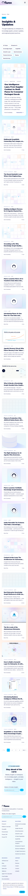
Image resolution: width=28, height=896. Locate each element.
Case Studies (5, 876)
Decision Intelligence (20, 848)
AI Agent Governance (20, 851)
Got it (22, 892)
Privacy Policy (10, 886)
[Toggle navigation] (25, 2)
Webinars (4, 871)
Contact (17, 868)
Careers (17, 866)
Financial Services (7, 55)
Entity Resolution (19, 831)
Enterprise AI (14, 45)
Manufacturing (6, 58)
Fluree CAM (4, 834)
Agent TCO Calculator (7, 873)
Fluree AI (4, 824)
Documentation (5, 879)
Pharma (17, 55)
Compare (4, 866)
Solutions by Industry (20, 853)
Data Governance (18, 52)
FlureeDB (4, 829)
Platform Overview (6, 826)
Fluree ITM (4, 837)
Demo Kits (4, 868)
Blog (3, 863)
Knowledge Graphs (7, 48)
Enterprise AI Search (20, 846)
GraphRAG (17, 48)
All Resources (5, 860)
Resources (4, 14)
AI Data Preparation (19, 836)
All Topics (5, 45)
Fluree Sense (5, 831)
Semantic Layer (6, 52)
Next (24, 750)
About (16, 860)
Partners (17, 863)
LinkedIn (17, 871)
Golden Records (19, 828)
